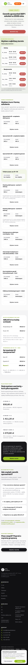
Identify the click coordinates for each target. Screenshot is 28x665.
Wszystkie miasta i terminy (8, 649)
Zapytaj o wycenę (14, 549)
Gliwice (23, 649)
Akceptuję (19, 661)
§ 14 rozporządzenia (9, 520)
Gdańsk (17, 649)
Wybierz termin (14, 129)
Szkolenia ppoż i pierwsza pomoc (5, 621)
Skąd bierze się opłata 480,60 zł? (14, 515)
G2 (2, 609)
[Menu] (23, 3)
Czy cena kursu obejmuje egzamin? (14, 485)
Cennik (3, 593)
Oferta (2, 587)
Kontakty (3, 598)
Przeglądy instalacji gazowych (19, 611)
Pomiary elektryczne (6, 615)
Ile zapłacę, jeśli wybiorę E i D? (13, 501)
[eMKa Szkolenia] (8, 3)
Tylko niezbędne (8, 661)
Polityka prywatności (10, 658)
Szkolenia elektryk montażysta (19, 615)
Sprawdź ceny (14, 31)
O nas (2, 585)
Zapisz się (17, 3)
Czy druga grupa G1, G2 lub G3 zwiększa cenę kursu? (12, 508)
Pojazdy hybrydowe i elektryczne (20, 607)
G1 (1, 607)
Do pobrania (4, 595)
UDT (2, 617)
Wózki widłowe (18, 622)
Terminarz (3, 590)
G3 (2, 612)
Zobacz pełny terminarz (8, 43)
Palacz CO (17, 619)
